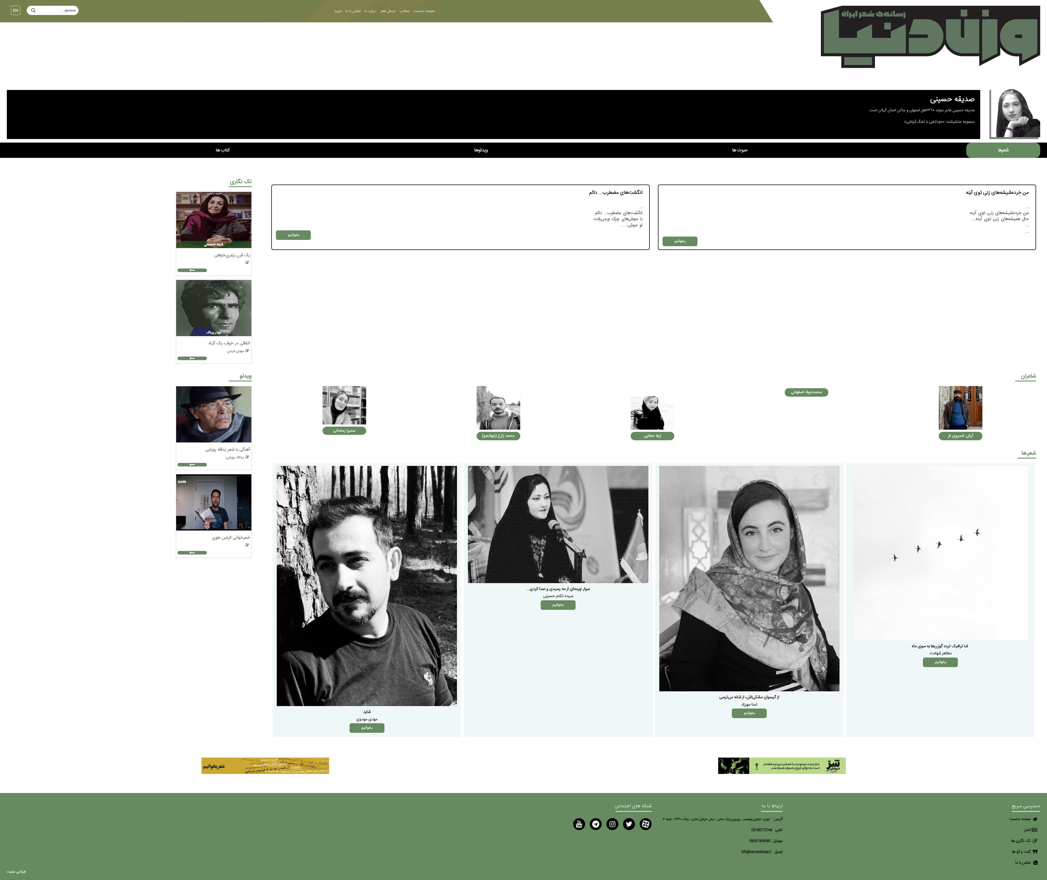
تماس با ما (353, 11)
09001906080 (759, 841)
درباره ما (371, 11)
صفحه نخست (424, 11)
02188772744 (761, 830)
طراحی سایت (16, 872)
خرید (338, 11)
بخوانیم (679, 241)
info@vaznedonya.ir (756, 852)
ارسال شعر (387, 11)
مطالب (404, 11)
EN (15, 11)
